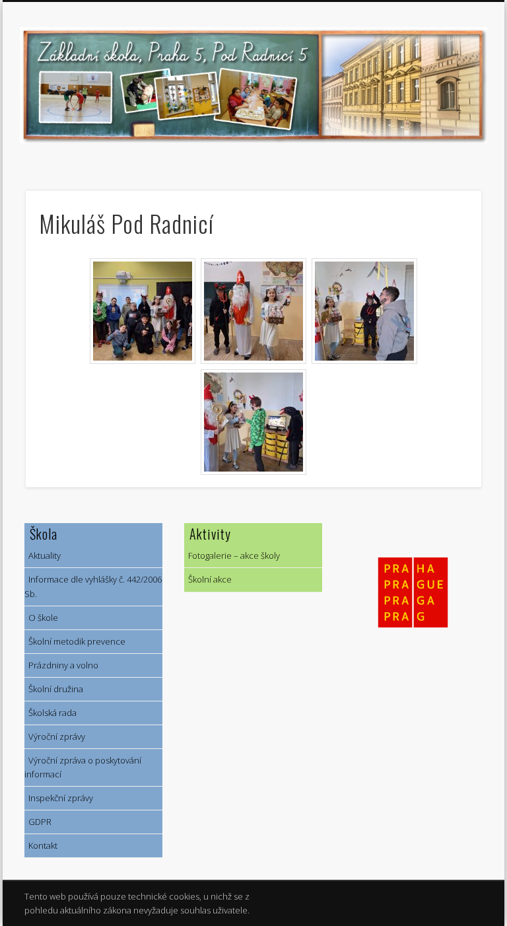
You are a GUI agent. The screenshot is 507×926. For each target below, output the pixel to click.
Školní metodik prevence (74, 641)
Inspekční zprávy (58, 798)
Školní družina (53, 689)
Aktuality (42, 555)
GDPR (37, 822)
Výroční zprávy (54, 736)
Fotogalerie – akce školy (232, 555)
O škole (41, 617)
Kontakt (40, 845)
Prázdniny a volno (61, 665)
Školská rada (50, 713)
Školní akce (208, 579)
